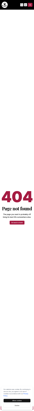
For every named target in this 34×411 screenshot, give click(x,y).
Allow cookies (17, 400)
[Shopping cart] (25, 4)
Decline (17, 405)
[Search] (21, 4)
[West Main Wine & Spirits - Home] (11, 5)
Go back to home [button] (17, 222)
